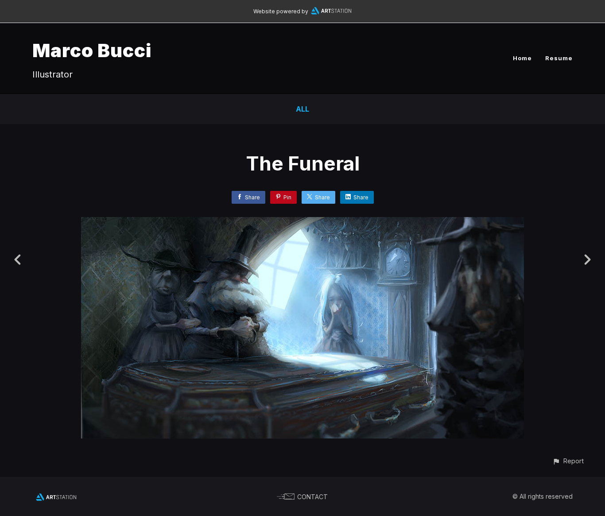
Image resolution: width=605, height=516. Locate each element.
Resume (559, 58)
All (302, 109)
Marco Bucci (91, 50)
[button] (568, 461)
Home (522, 58)
